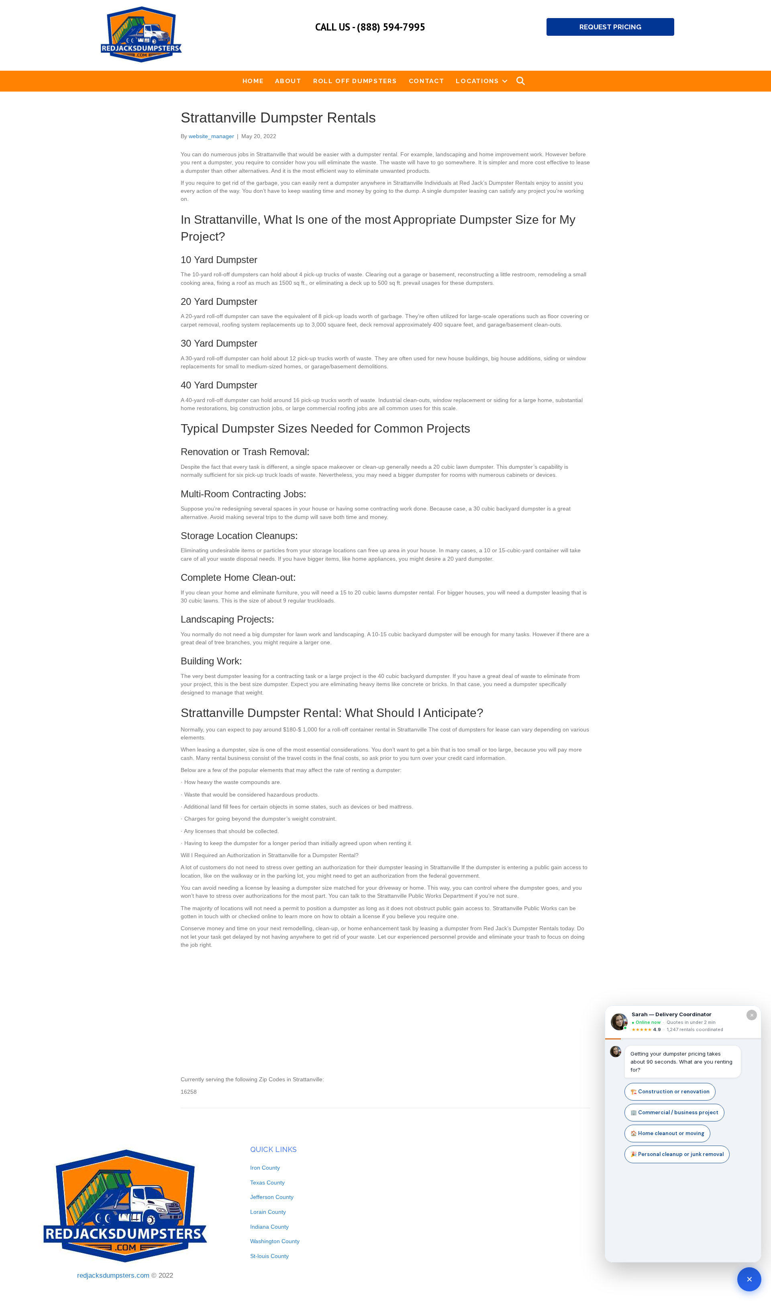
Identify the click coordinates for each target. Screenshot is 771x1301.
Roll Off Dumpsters (355, 81)
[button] (504, 81)
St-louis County (269, 1256)
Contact (427, 81)
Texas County (267, 1182)
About (288, 81)
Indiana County (269, 1226)
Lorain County (268, 1212)
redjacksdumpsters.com (113, 1275)
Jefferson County (272, 1197)
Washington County (275, 1241)
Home (253, 81)
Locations (477, 81)
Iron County (265, 1167)
